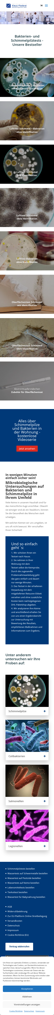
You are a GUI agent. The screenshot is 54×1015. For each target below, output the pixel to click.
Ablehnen (27, 996)
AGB (9, 906)
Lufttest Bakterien (27, 258)
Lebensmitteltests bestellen (20, 887)
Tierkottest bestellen (17, 892)
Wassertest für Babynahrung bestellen (26, 896)
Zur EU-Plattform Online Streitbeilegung (27, 916)
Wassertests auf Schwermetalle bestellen (27, 873)
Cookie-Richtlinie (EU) (18, 934)
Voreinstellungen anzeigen (27, 1004)
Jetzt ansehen (27, 448)
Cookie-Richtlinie (16, 1011)
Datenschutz (29, 1011)
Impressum (40, 1011)
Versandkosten (14, 920)
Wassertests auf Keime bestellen (23, 882)
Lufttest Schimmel (27, 172)
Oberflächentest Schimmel (27, 302)
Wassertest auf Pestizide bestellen (24, 878)
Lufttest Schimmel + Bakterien (27, 85)
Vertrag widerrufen (19, 946)
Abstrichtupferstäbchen (27, 388)
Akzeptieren (27, 988)
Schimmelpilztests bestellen (21, 868)
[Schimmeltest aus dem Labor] (27, 23)
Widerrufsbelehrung (17, 911)
